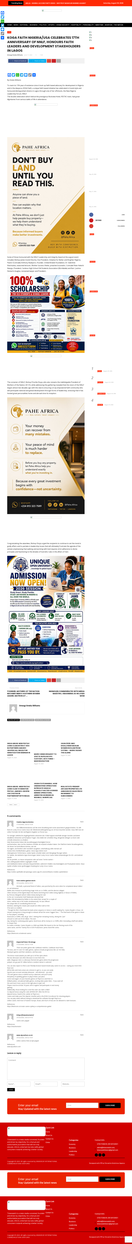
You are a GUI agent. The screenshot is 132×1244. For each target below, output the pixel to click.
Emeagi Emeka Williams (15, 55)
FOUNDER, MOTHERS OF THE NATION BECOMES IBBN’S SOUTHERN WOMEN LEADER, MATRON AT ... (23, 693)
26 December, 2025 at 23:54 (24, 883)
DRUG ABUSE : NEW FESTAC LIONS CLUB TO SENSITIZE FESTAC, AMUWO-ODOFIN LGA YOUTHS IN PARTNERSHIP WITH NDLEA (18, 791)
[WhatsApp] (2, 21)
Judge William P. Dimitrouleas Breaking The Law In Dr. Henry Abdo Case (106, 357)
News (9, 32)
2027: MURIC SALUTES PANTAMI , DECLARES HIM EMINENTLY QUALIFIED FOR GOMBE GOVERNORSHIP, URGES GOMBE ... (105, 168)
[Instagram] (103, 1155)
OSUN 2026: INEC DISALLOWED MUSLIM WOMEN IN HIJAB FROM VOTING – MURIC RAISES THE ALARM (71, 748)
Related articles (13, 720)
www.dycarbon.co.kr (24, 1035)
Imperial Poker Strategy (25, 942)
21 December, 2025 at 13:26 (24, 824)
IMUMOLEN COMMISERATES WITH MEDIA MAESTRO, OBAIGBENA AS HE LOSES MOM (67, 693)
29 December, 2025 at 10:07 (24, 1038)
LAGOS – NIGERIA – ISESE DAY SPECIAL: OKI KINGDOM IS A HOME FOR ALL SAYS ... (107, 141)
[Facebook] (96, 1155)
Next (15, 804)
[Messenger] (2, 29)
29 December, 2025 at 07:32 (24, 1017)
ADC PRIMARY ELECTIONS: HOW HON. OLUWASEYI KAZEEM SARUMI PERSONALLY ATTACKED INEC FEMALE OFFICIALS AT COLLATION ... (107, 200)
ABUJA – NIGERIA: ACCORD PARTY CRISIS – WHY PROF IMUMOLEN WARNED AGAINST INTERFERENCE (105, 97)
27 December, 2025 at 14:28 (24, 944)
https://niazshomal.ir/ (25, 1015)
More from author (27, 720)
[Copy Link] (2, 34)
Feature (92, 335)
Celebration (93, 105)
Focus (92, 48)
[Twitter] (99, 1155)
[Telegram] (2, 25)
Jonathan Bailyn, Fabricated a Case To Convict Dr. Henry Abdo (106, 68)
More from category (43, 720)
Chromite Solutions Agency (114, 1163)
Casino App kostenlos (25, 822)
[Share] (2, 38)
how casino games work (25, 881)
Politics (92, 75)
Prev (10, 804)
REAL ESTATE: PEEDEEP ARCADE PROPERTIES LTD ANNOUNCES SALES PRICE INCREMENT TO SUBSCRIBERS (71, 791)
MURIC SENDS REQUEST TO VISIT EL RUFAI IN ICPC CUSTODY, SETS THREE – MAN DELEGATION (45, 757)
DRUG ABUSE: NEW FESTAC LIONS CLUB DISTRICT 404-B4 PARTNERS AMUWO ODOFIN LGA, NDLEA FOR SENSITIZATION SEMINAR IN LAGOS (18, 749)
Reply (82, 821)
